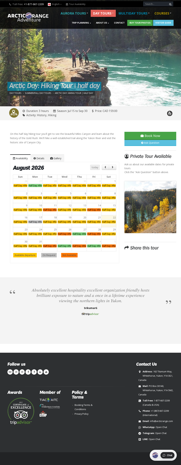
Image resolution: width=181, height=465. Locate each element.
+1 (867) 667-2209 (160, 410)
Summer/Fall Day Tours (38, 93)
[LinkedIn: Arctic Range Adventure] (40, 372)
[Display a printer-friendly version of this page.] (169, 111)
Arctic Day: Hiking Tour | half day (74, 93)
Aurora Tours (73, 13)
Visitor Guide (163, 22)
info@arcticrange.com (161, 421)
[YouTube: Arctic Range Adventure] (46, 372)
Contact (119, 22)
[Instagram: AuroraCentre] (22, 372)
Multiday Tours (132, 13)
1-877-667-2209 (162, 400)
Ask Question (151, 142)
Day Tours (102, 13)
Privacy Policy (81, 413)
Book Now (152, 136)
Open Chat (161, 427)
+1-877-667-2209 (34, 4)
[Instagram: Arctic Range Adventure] (16, 372)
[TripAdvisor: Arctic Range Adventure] (10, 372)
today (95, 167)
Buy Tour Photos (140, 22)
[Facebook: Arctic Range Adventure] (28, 372)
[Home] (29, 17)
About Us (101, 22)
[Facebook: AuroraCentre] (34, 372)
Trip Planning (80, 22)
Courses (161, 13)
